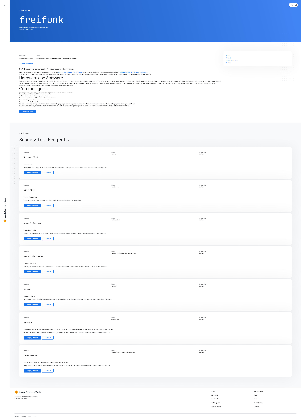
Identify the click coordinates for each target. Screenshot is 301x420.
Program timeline (216, 406)
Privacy (24, 416)
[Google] (17, 416)
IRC (228, 56)
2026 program (258, 391)
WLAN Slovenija (78, 72)
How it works (215, 399)
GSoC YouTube (258, 403)
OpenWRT (121, 72)
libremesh (136, 72)
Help (255, 399)
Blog (228, 63)
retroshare (144, 72)
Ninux (59, 72)
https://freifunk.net (26, 63)
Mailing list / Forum (232, 60)
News (255, 395)
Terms (35, 416)
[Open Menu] (5, 5)
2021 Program (24, 10)
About (213, 391)
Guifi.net (69, 72)
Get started (214, 395)
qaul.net (64, 72)
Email (228, 58)
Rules (29, 416)
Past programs (215, 403)
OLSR (126, 72)
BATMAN (130, 72)
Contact (256, 406)
